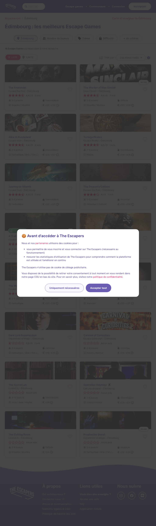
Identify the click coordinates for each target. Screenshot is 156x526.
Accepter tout (98, 287)
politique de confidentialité (107, 276)
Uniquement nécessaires (64, 287)
